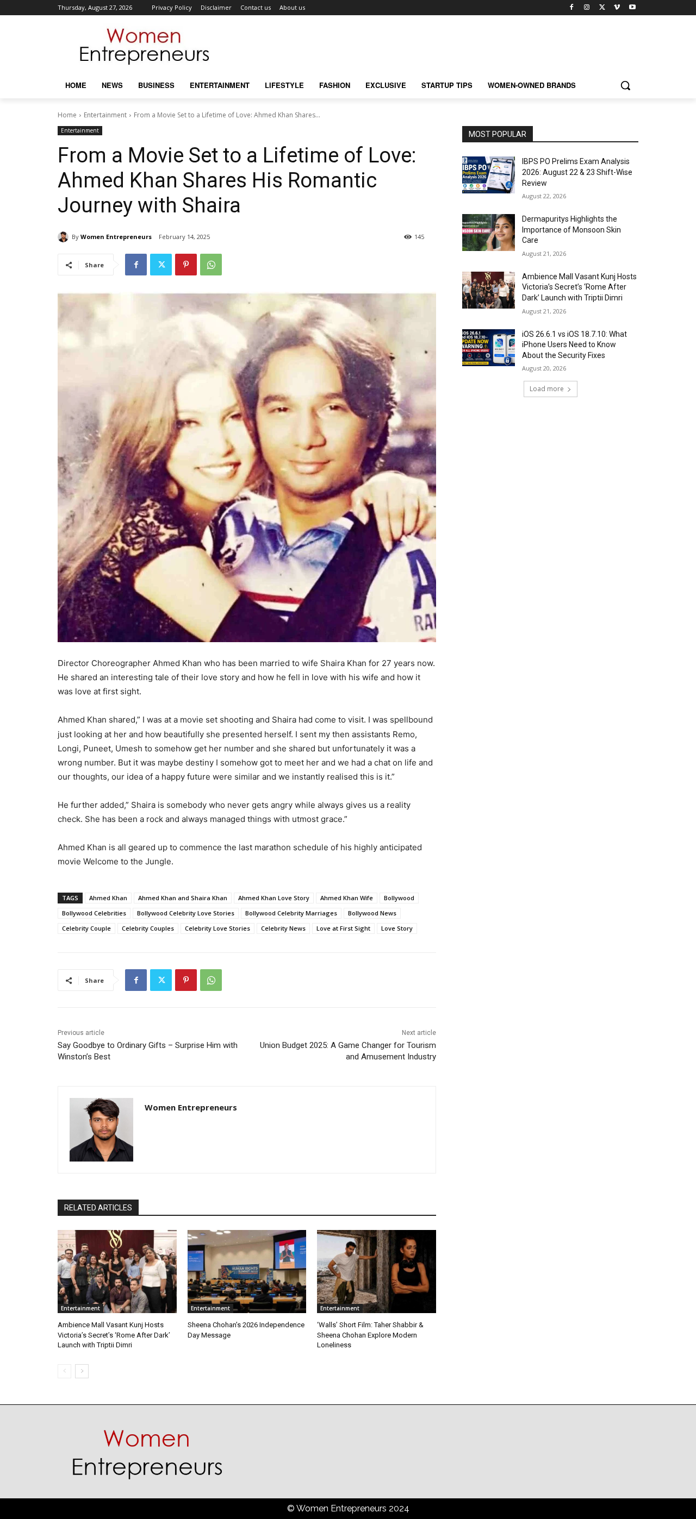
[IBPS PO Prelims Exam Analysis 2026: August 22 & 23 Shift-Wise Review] (488, 174)
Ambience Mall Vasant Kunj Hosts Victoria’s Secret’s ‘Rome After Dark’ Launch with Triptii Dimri (114, 1334)
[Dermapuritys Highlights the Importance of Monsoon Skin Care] (488, 232)
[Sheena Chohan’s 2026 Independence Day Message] (247, 1271)
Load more (547, 388)
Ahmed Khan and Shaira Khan (182, 898)
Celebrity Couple (86, 928)
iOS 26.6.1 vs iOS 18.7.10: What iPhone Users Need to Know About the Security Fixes (574, 345)
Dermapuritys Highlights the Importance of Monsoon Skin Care (571, 229)
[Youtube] (632, 8)
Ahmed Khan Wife (346, 898)
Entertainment (105, 115)
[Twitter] (602, 8)
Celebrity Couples (148, 928)
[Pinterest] (186, 264)
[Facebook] (572, 8)
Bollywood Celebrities (94, 913)
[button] (625, 85)
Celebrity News (283, 928)
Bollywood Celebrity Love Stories (185, 913)
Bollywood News (372, 913)
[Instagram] (587, 8)
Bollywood (399, 898)
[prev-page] (64, 1371)
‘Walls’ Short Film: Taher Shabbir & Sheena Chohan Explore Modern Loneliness (370, 1334)
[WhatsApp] (211, 264)
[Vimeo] (617, 8)
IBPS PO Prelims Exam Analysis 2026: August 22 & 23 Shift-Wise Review (577, 172)
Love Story (397, 928)
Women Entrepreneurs (116, 237)
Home (67, 115)
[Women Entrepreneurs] (65, 236)
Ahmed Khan (108, 898)
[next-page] (82, 1371)
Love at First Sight (343, 928)
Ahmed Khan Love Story (273, 898)
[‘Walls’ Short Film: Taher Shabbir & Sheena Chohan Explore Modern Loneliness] (376, 1271)
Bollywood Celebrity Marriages (291, 913)
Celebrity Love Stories (217, 928)
